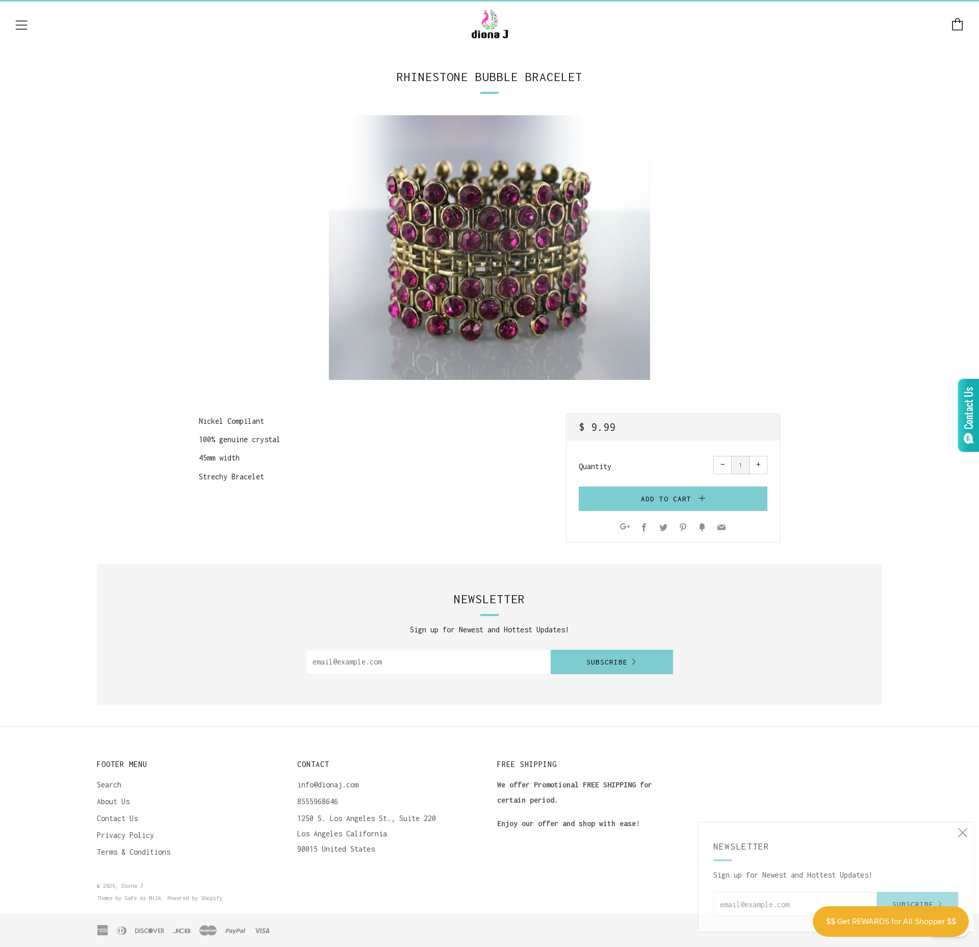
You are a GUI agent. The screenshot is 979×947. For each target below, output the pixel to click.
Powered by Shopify (194, 897)
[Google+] (625, 528)
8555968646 (317, 801)
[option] (489, 247)
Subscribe (607, 662)
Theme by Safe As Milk (129, 897)
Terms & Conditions (133, 852)
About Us (113, 801)
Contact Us (117, 818)
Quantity (595, 466)
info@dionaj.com (327, 784)
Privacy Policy (125, 835)
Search (109, 784)
